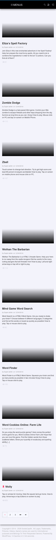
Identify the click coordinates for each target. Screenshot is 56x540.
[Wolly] (27, 478)
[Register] (48, 4)
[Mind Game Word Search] (27, 303)
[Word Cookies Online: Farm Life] (27, 420)
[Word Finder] (27, 361)
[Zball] (27, 155)
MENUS (18, 5)
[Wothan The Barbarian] (27, 243)
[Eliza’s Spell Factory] (27, 37)
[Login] (53, 4)
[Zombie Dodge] (27, 97)
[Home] (5, 4)
